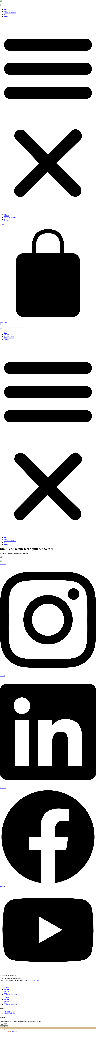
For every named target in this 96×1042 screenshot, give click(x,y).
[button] (48, 115)
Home (5, 9)
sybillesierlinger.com (34, 980)
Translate (14, 1032)
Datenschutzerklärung (10, 994)
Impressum (7, 991)
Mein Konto (7, 989)
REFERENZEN (9, 14)
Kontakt (6, 16)
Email (2, 1024)
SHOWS (6, 11)
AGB (5, 993)
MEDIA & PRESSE (10, 13)
